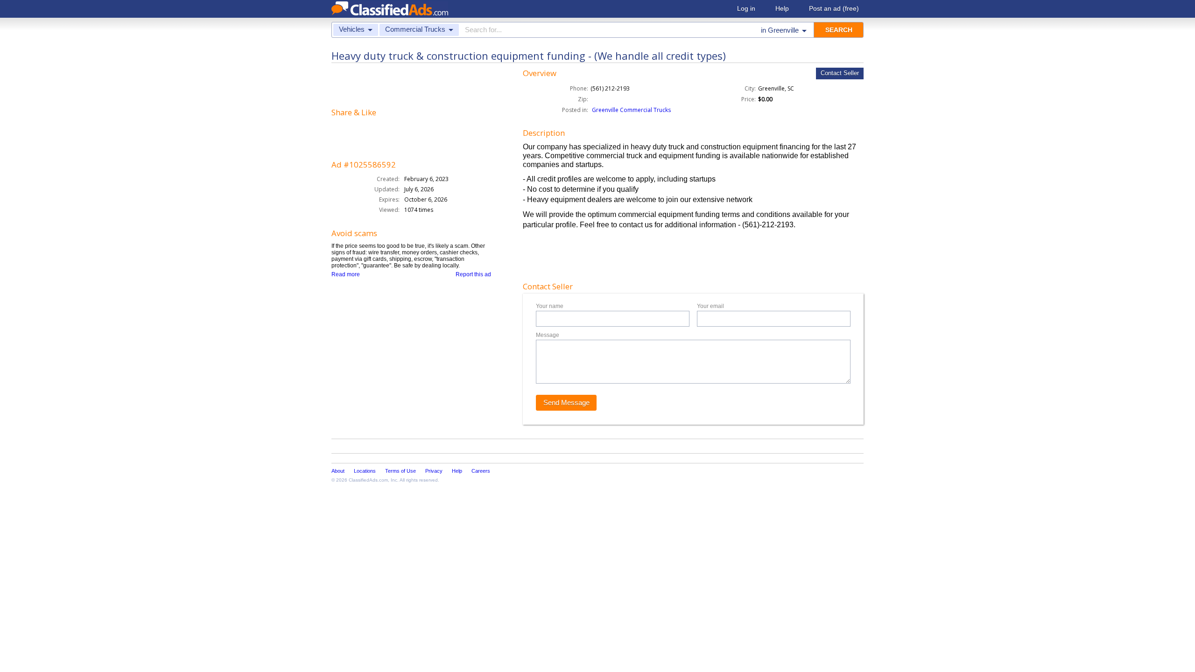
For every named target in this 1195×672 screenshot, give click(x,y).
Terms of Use (400, 471)
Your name (549, 306)
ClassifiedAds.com (368, 480)
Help (782, 8)
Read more (345, 274)
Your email (710, 306)
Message (547, 335)
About (337, 471)
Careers (480, 471)
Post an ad (834, 8)
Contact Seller (840, 73)
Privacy (434, 471)
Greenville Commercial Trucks (631, 110)
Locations (365, 471)
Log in (746, 8)
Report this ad (473, 274)
